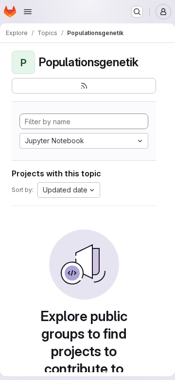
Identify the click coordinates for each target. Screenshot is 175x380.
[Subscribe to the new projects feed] (84, 86)
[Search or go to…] (137, 12)
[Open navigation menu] (27, 11)
